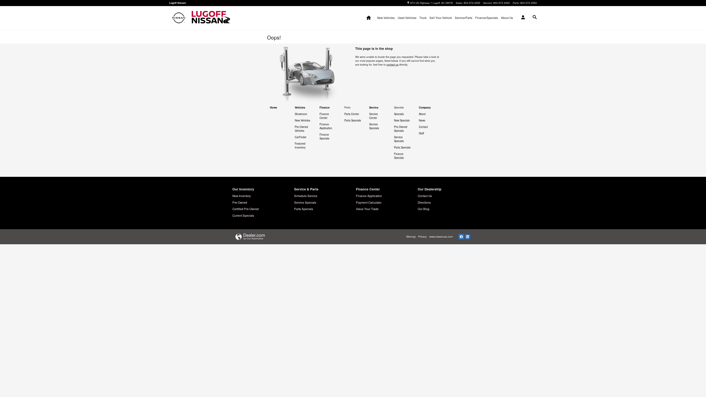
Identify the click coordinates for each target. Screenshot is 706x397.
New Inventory (241, 196)
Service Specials (374, 126)
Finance (325, 107)
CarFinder (300, 137)
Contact (423, 126)
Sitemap (411, 236)
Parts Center (351, 114)
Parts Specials (352, 120)
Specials (399, 114)
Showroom (301, 114)
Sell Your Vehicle (440, 18)
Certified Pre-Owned (245, 209)
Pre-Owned (239, 202)
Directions (424, 202)
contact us (392, 64)
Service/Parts (463, 18)
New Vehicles (386, 18)
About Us (507, 18)
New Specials (402, 120)
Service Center (373, 115)
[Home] (178, 17)
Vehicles (300, 107)
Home (273, 107)
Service (373, 107)
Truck (423, 18)
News (422, 120)
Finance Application (326, 126)
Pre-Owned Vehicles (301, 128)
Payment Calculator (368, 202)
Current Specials (243, 215)
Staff (421, 133)
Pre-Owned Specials (400, 128)
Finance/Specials (486, 18)
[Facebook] (461, 236)
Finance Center (324, 115)
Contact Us (425, 196)
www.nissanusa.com (441, 236)
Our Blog (423, 209)
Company (425, 107)
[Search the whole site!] (535, 17)
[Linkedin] (467, 236)
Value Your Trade (367, 209)
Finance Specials (324, 136)
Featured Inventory (300, 145)
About (422, 114)
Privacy (422, 236)
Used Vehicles (407, 18)
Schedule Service (305, 196)
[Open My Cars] (522, 18)
